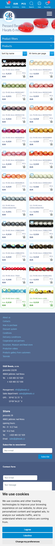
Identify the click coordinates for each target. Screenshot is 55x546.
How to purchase (10, 325)
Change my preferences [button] (28, 541)
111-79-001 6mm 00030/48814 (13, 160)
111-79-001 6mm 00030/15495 (41, 92)
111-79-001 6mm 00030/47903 (41, 115)
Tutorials (6, 356)
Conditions (7, 332)
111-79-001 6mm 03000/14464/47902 (9, 206)
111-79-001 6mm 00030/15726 (13, 115)
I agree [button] (27, 529)
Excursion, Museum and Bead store (18, 344)
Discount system (10, 329)
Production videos (10, 348)
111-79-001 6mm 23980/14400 (13, 230)
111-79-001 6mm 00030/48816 (41, 160)
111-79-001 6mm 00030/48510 (13, 137)
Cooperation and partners (13, 340)
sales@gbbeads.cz (26, 393)
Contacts (6, 321)
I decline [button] (27, 535)
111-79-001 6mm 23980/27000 (41, 230)
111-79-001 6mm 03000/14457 (41, 183)
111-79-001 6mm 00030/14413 (41, 70)
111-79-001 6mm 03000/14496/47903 (37, 206)
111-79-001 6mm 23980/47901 (41, 253)
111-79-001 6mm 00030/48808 (41, 137)
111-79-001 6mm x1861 (11, 298)
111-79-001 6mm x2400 (38, 298)
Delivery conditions (12, 336)
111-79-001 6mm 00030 (11, 70)
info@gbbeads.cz (22, 389)
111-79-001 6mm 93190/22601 (41, 276)
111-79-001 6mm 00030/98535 (13, 183)
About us (6, 317)
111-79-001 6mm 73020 (11, 276)
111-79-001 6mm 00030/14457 (13, 92)
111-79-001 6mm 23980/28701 (13, 253)
